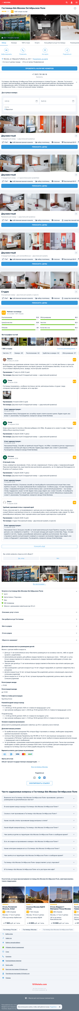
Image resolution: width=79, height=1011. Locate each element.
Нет (58, 558)
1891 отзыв (26, 43)
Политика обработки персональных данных (15, 1008)
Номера (14, 43)
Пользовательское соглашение (11, 1005)
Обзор (4, 43)
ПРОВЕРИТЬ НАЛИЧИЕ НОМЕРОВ (39, 68)
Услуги (37, 43)
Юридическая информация (10, 1007)
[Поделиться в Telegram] (39, 777)
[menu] (76, 2)
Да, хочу (21, 558)
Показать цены (39, 147)
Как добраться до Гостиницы (54, 43)
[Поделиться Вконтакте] (44, 777)
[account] (71, 2)
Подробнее (53, 1007)
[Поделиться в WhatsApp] (34, 777)
